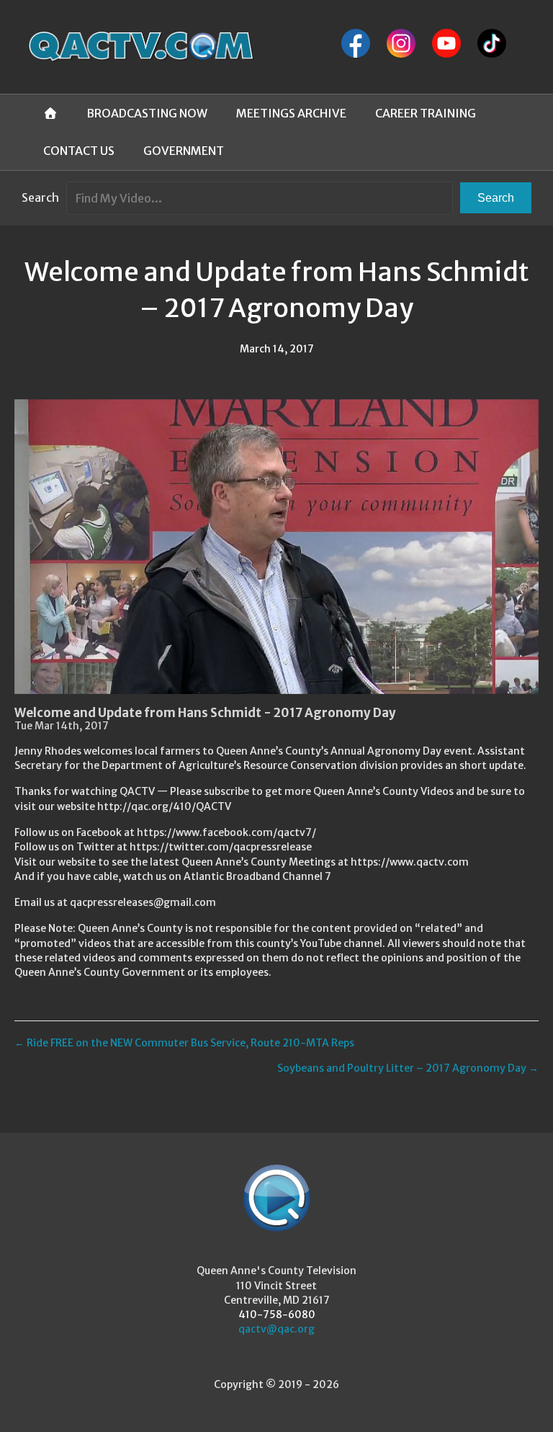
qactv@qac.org (276, 1328)
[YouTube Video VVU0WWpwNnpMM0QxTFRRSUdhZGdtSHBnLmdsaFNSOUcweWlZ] (276, 546)
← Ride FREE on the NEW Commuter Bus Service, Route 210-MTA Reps (184, 1042)
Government (183, 150)
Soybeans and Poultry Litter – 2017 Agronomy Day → (408, 1068)
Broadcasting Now (146, 113)
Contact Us (78, 150)
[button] (495, 197)
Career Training (425, 113)
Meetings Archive (291, 113)
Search (40, 197)
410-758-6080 (276, 1314)
